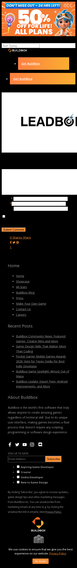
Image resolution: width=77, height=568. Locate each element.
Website (8, 208)
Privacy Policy (57, 553)
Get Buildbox (30, 64)
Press (19, 298)
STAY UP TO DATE (18, 453)
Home (20, 276)
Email (6, 203)
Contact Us (23, 309)
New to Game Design (34, 482)
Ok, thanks (40, 561)
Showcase (23, 281)
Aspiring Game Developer (37, 467)
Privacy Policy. (53, 512)
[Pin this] (17, 242)
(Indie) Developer (32, 477)
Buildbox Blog (25, 292)
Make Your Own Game (31, 304)
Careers (21, 315)
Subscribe (53, 459)
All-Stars (21, 287)
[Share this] (11, 242)
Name (7, 199)
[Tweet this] (14, 242)
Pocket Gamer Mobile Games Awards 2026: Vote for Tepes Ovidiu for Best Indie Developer (41, 361)
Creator (26, 472)
